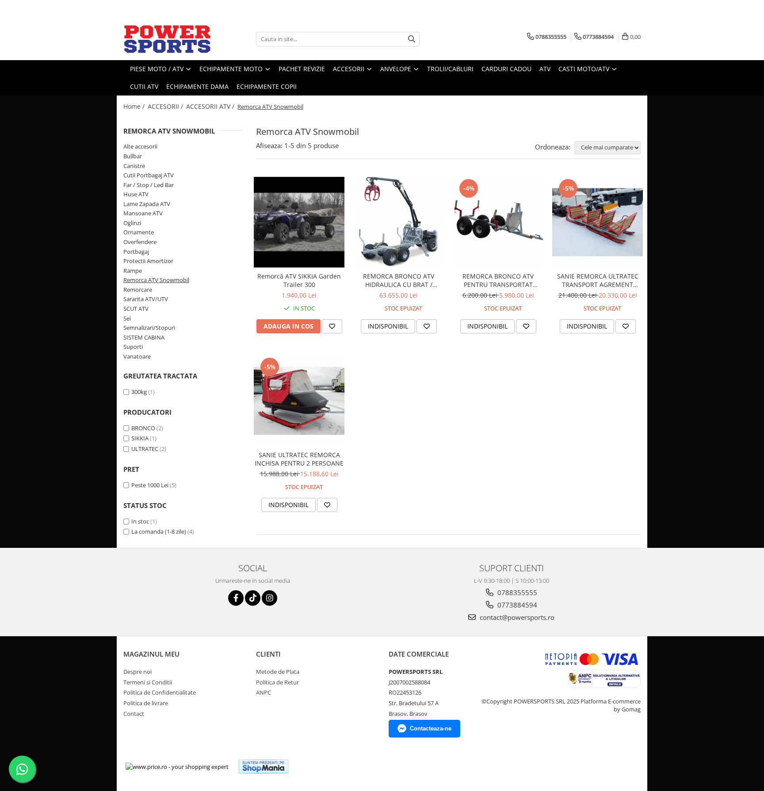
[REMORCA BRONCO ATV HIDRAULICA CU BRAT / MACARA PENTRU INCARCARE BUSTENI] (398, 222)
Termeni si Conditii (147, 682)
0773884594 (516, 604)
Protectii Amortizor (148, 261)
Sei (127, 318)
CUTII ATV (144, 86)
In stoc (140, 521)
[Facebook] (236, 598)
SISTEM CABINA (143, 337)
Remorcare (137, 290)
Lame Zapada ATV (146, 204)
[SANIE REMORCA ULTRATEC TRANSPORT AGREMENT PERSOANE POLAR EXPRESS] (597, 222)
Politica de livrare (145, 703)
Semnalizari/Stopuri (149, 328)
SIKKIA (140, 438)
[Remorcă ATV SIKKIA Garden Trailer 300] (299, 222)
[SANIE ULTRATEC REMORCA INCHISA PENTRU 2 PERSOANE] (299, 400)
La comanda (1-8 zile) (158, 531)
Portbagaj (136, 252)
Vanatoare (137, 356)
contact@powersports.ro (516, 617)
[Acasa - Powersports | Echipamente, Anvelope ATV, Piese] (167, 38)
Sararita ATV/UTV (145, 299)
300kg (139, 392)
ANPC (263, 692)
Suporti (133, 347)
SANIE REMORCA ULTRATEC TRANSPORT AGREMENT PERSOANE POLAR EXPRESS (597, 280)
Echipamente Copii (267, 86)
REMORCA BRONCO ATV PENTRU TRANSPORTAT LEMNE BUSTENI (498, 280)
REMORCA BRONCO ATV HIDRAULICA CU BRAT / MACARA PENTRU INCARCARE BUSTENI (398, 280)
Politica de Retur (277, 682)
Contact (133, 714)
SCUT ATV (136, 309)
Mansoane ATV (143, 213)
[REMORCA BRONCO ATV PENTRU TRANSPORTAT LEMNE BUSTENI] (498, 222)
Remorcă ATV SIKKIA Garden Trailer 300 (299, 280)
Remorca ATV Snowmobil (156, 280)
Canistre (134, 166)
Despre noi (137, 672)
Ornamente (138, 232)
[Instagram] (269, 598)
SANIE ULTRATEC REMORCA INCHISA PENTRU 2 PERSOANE (299, 459)
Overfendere (140, 242)
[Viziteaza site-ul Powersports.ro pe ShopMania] (263, 766)
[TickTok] (252, 598)
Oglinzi (132, 223)
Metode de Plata (277, 672)
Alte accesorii (140, 146)
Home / (134, 106)
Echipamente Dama (197, 86)
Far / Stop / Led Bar (148, 185)
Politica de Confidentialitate (159, 692)
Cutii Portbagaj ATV (148, 175)
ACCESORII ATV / (211, 106)
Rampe (132, 271)
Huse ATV (136, 194)
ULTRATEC (144, 449)
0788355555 (516, 592)
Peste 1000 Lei (149, 485)
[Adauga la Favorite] (332, 326)
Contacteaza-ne (430, 728)
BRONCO (143, 428)
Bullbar (132, 156)
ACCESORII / (166, 106)
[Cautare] (412, 39)
